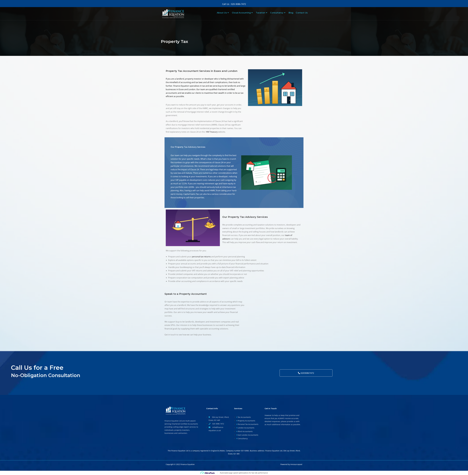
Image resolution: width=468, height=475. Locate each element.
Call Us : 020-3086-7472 (234, 4)
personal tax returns (201, 256)
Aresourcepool (296, 464)
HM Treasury (212, 131)
